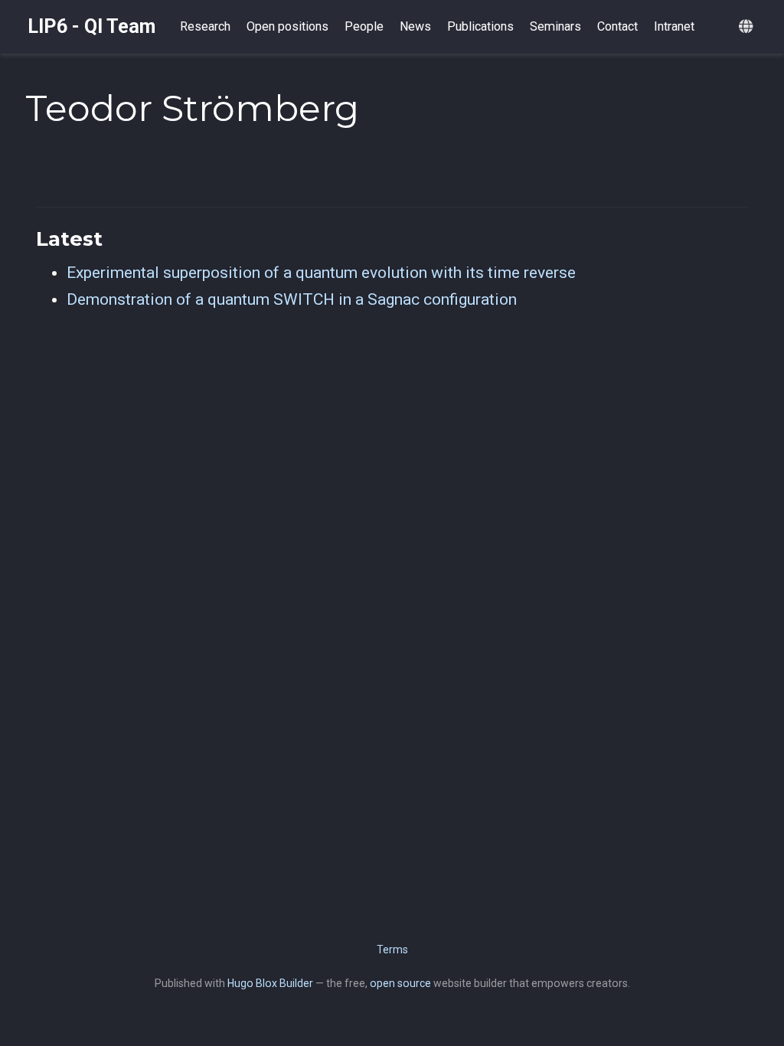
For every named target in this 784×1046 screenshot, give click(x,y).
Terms (392, 949)
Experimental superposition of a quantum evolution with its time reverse (321, 272)
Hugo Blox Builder (270, 983)
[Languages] (747, 27)
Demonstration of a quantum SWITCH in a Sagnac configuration (292, 299)
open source (400, 983)
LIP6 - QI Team (91, 26)
